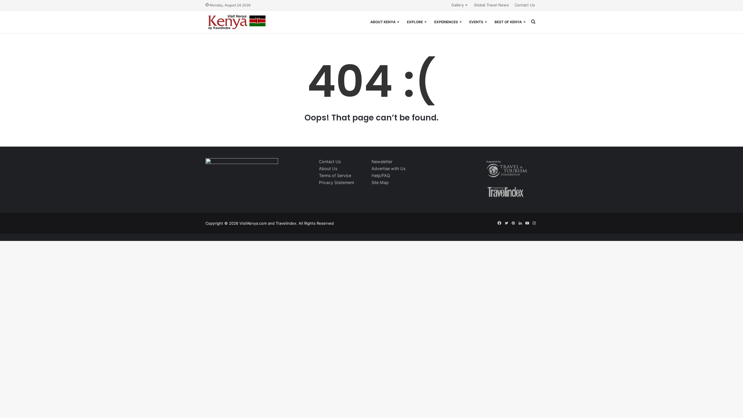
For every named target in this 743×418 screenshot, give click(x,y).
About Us (328, 168)
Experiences (446, 22)
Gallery (457, 5)
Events (476, 22)
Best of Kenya (508, 22)
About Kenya (383, 22)
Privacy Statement (336, 182)
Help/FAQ (381, 175)
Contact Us (525, 5)
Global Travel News (491, 5)
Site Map (380, 182)
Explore (415, 22)
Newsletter (382, 161)
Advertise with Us (388, 168)
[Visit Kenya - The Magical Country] (237, 21)
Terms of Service (335, 175)
